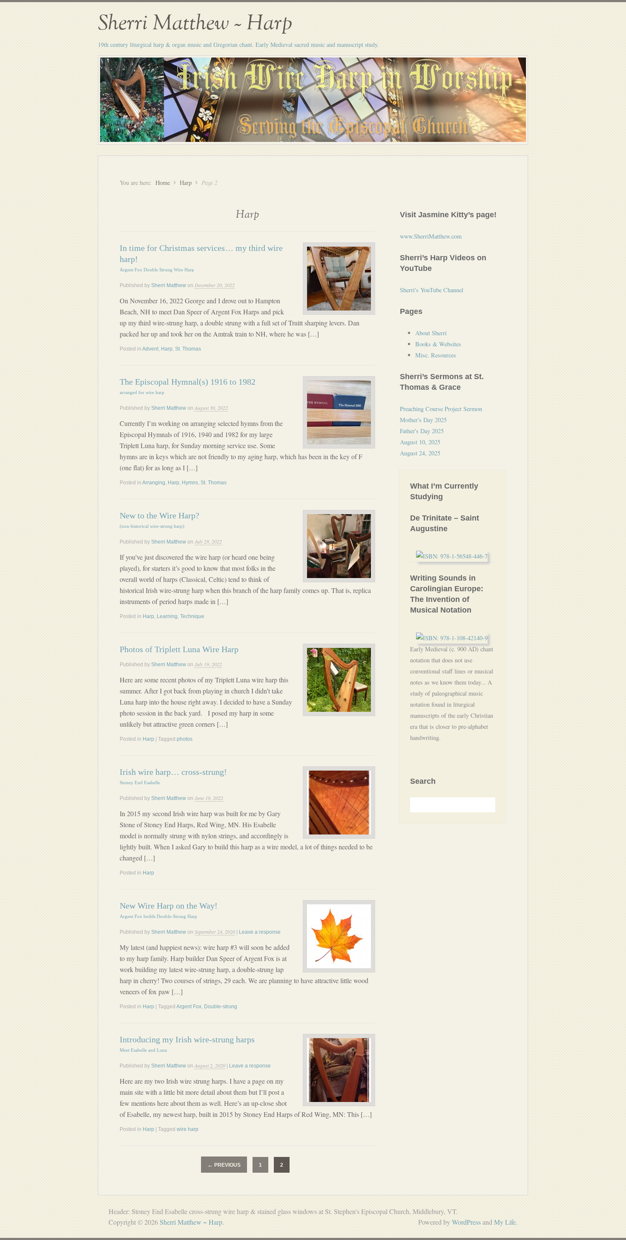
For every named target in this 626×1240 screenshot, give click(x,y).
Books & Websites (438, 344)
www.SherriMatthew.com (431, 236)
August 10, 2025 (420, 442)
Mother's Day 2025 (423, 420)
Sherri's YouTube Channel (431, 290)
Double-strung (220, 1007)
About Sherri (431, 333)
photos (184, 739)
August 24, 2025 (420, 453)
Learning (167, 616)
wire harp (187, 1129)
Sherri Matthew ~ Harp (195, 23)
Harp (186, 182)
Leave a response (260, 932)
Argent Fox (188, 1007)
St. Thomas (188, 349)
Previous (224, 1165)
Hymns (190, 483)
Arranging (153, 483)
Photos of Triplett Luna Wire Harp (179, 649)
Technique (192, 616)
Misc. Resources (435, 355)
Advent (150, 349)
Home (162, 182)
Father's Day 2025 (422, 431)
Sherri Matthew (168, 285)
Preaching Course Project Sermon (441, 409)
